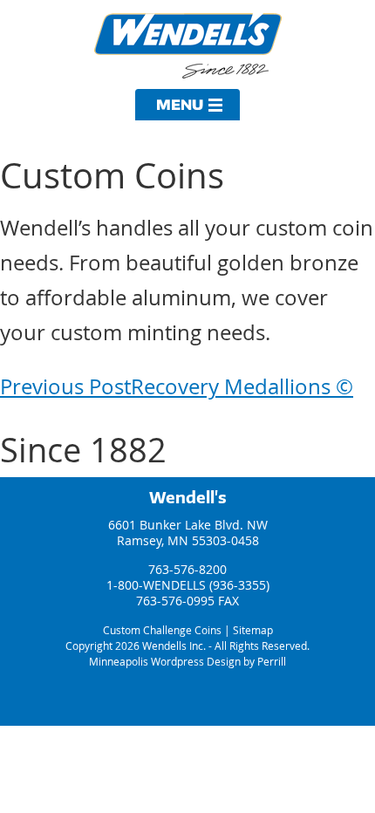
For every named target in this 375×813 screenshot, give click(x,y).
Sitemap (253, 630)
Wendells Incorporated (188, 46)
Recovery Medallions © (176, 386)
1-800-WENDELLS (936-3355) (187, 585)
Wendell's (188, 497)
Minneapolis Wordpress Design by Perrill (187, 661)
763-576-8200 (187, 569)
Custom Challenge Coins (162, 630)
